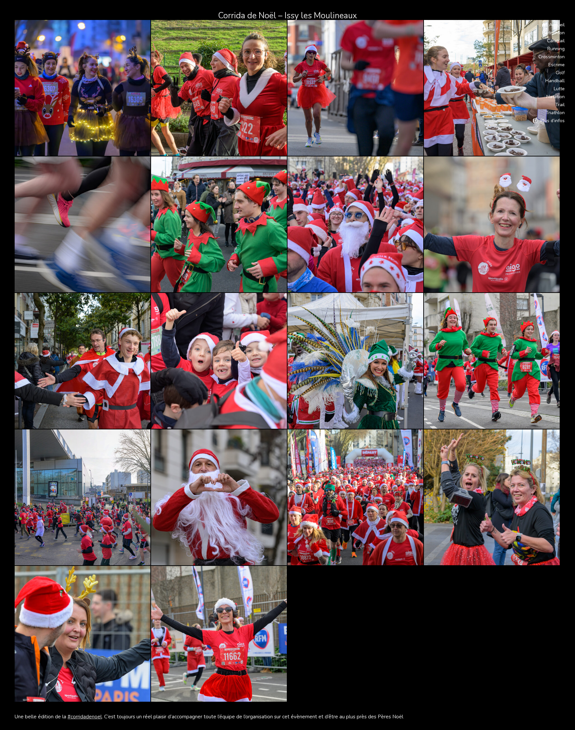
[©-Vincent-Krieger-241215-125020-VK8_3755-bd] (83, 634)
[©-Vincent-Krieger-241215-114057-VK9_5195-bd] (492, 88)
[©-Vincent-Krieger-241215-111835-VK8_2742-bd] (356, 224)
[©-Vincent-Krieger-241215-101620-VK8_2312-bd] (219, 361)
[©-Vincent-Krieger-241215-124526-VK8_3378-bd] (492, 361)
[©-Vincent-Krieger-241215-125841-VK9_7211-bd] (492, 224)
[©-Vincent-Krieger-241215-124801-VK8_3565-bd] (219, 634)
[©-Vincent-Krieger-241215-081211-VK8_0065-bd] (83, 88)
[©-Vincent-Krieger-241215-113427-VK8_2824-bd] (356, 497)
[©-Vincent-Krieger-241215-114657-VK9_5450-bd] (83, 497)
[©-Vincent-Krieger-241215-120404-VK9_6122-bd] (219, 224)
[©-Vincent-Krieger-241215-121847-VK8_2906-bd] (356, 88)
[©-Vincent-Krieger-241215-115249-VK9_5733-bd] (492, 497)
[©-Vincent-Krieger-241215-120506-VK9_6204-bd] (83, 361)
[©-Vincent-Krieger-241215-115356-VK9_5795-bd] (356, 361)
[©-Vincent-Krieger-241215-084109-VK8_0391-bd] (219, 497)
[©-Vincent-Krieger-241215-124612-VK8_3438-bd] (83, 224)
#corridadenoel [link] (85, 716)
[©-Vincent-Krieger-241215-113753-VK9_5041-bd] (219, 88)
